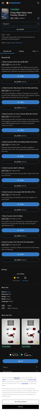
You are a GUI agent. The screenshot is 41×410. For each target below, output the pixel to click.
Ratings (21, 51)
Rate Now (25, 280)
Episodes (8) (7, 51)
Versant (17, 378)
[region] (20, 391)
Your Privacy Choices (20, 402)
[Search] (38, 3)
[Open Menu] (2, 3)
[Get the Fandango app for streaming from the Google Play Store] (26, 355)
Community (16, 280)
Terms (4, 379)
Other (9, 292)
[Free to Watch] (11, 332)
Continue (20, 407)
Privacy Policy (32, 379)
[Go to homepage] (13, 3)
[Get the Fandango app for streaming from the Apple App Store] (14, 355)
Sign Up (20, 361)
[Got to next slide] (39, 332)
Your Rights (25, 383)
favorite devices (16, 43)
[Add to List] (38, 18)
